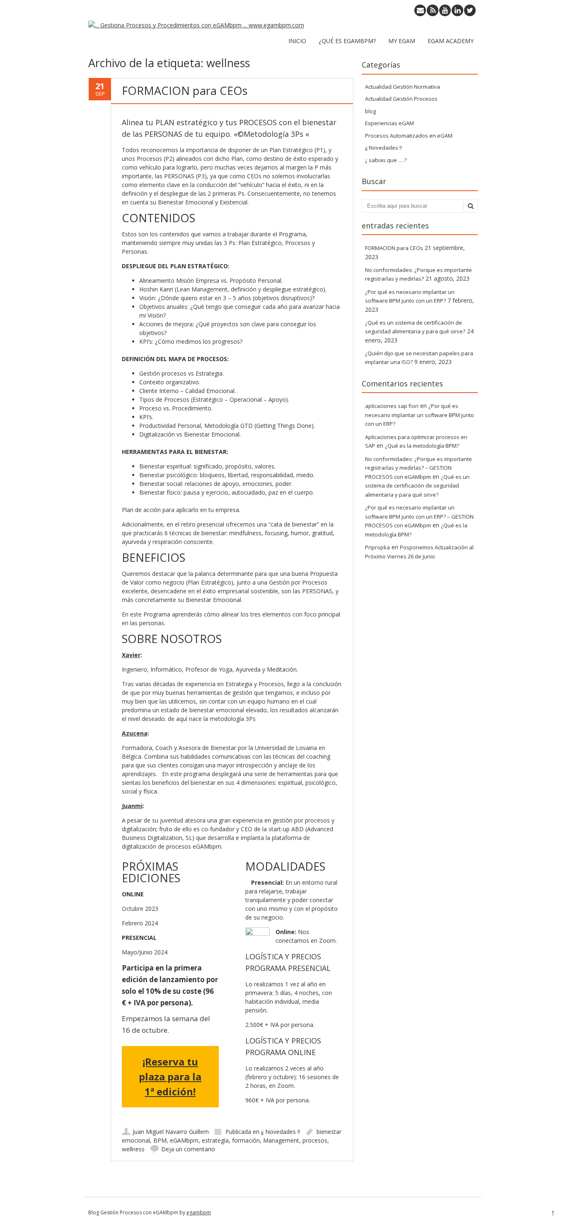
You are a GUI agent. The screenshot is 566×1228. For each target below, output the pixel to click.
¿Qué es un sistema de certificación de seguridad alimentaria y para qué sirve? (417, 485)
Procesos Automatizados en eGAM (408, 135)
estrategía (215, 1140)
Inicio (297, 41)
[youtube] (445, 10)
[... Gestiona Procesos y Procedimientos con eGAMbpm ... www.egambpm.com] (196, 25)
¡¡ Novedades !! (280, 1132)
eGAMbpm (184, 1140)
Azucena (135, 733)
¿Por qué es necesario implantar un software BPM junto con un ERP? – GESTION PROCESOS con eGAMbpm (419, 516)
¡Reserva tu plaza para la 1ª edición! (170, 1076)
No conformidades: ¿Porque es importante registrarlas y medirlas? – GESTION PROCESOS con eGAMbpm (418, 468)
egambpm (198, 1212)
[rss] (432, 10)
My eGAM (401, 41)
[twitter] (470, 10)
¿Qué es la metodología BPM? (422, 445)
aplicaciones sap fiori (391, 406)
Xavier (131, 655)
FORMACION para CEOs (184, 90)
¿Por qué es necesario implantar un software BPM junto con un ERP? (419, 414)
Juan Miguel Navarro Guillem (171, 1132)
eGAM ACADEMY (451, 41)
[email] (420, 10)
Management (281, 1140)
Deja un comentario (188, 1149)
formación (246, 1140)
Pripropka (377, 547)
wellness (133, 1149)
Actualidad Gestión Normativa (402, 86)
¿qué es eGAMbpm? (347, 41)
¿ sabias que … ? (385, 160)
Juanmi (132, 806)
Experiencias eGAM (389, 123)
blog (370, 111)
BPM (160, 1140)
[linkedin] (457, 10)
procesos (314, 1140)
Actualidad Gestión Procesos (401, 98)
